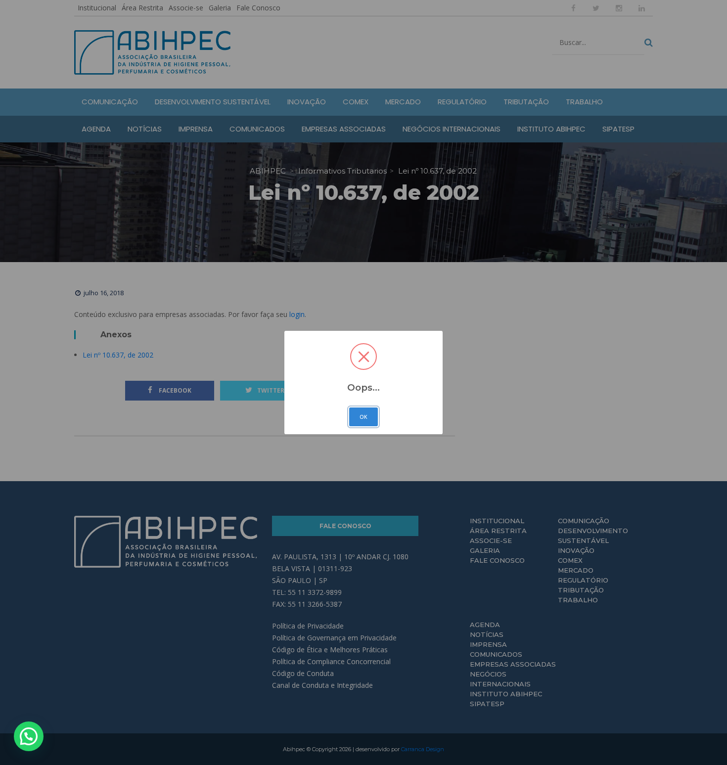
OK (363, 416)
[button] (29, 736)
